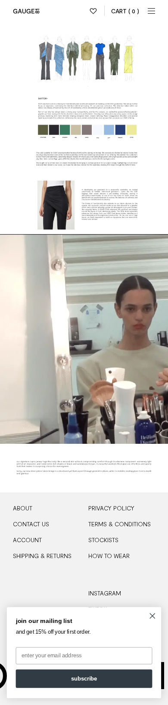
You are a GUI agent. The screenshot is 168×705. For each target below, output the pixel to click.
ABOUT (22, 508)
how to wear (109, 555)
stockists (103, 539)
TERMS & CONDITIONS (119, 524)
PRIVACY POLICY (111, 508)
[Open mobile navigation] (151, 10)
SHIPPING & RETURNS (42, 555)
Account (27, 539)
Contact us (31, 524)
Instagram (104, 593)
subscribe (84, 679)
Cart (125, 11)
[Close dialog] (152, 616)
